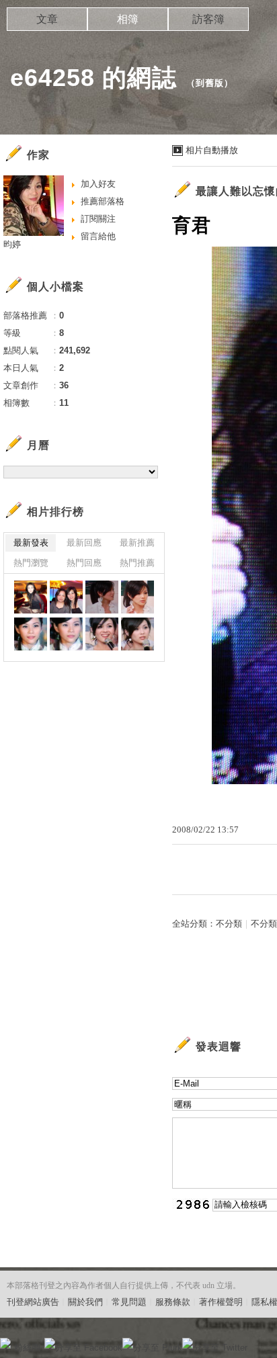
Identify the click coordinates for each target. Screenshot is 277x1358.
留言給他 (98, 236)
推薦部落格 (102, 201)
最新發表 (30, 543)
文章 (47, 19)
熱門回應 (84, 563)
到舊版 (210, 83)
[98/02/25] (30, 597)
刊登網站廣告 (33, 1302)
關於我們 (85, 1302)
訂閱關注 (98, 219)
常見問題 (129, 1302)
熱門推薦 (137, 563)
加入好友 (98, 184)
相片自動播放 (212, 150)
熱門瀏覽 (30, 563)
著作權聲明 (221, 1302)
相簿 (127, 19)
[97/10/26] (101, 634)
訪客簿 (208, 19)
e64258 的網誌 (93, 77)
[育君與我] (66, 597)
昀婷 (12, 244)
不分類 (229, 924)
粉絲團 (27, 1348)
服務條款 (172, 1302)
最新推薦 (137, 543)
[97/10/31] (101, 597)
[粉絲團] (5, 1343)
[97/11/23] (30, 634)
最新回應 (84, 543)
